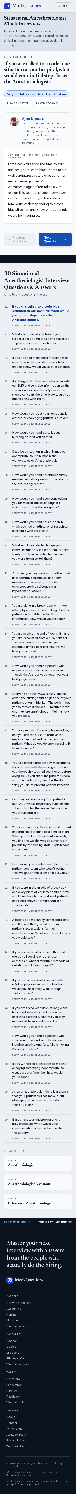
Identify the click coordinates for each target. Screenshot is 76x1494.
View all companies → (21, 1364)
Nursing (11, 1314)
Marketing (13, 1320)
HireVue (11, 1390)
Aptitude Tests (16, 1434)
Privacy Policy (15, 1440)
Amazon (12, 1341)
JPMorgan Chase (17, 1358)
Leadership (13, 1385)
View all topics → (17, 1402)
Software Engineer (18, 1303)
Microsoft (12, 1352)
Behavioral (13, 1379)
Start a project (28, 1484)
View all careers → (18, 1326)
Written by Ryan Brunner (55, 1221)
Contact (11, 1423)
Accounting (13, 1308)
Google (11, 1346)
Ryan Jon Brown (29, 1481)
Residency (13, 1396)
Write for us (14, 1429)
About (10, 1417)
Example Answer (47, 102)
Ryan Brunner (33, 119)
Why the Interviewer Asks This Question (36, 94)
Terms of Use (15, 1446)
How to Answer (17, 102)
